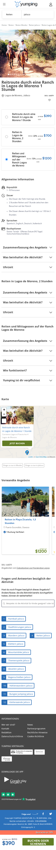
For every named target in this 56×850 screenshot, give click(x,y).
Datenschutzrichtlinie (12, 736)
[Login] (51, 4)
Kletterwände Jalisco (19, 702)
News (30, 724)
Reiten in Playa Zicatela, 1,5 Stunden (20, 521)
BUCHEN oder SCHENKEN (38, 842)
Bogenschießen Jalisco (19, 677)
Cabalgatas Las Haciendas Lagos (33, 568)
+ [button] (4, 410)
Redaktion (6, 732)
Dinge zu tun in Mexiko (12, 465)
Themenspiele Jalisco (18, 660)
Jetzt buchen (17, 443)
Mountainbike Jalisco (18, 652)
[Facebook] (43, 814)
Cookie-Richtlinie (35, 736)
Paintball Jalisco (16, 618)
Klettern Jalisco (15, 643)
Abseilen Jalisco (16, 668)
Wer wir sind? (8, 724)
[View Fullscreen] (4, 421)
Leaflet (30, 457)
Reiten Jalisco (43, 635)
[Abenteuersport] (26, 4)
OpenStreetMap (41, 457)
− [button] (4, 414)
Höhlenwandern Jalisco (20, 685)
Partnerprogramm (36, 728)
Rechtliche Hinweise (37, 732)
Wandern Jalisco (16, 635)
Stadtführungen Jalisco (19, 627)
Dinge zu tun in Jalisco (34, 465)
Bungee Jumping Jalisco (21, 694)
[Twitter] (50, 814)
